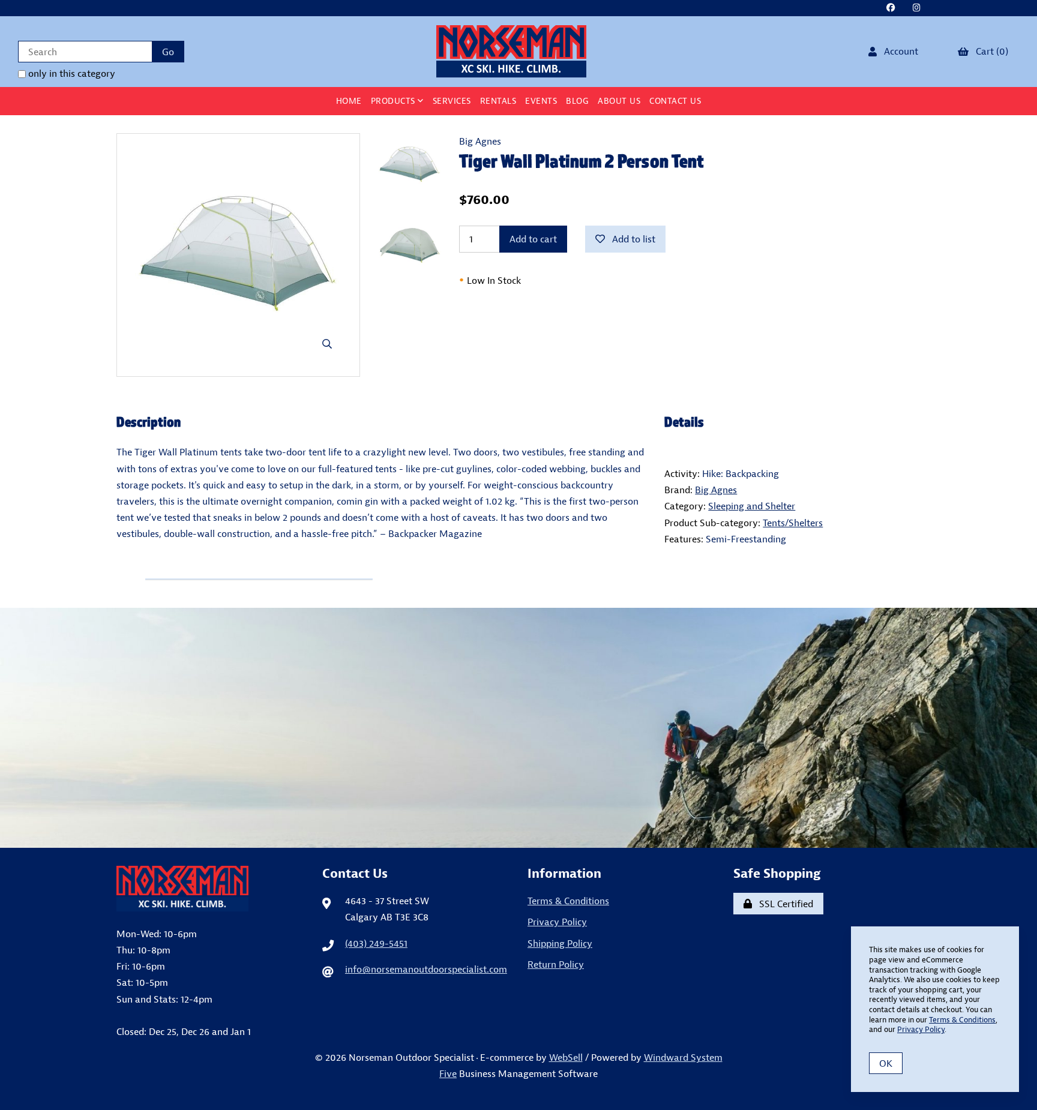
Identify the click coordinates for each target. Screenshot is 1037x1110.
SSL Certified (783, 903)
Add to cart (533, 238)
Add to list (631, 238)
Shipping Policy (560, 943)
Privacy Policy (557, 921)
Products (394, 101)
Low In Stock (490, 280)
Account (898, 51)
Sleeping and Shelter (751, 505)
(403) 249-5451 (376, 943)
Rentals (498, 101)
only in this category (70, 73)
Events (541, 101)
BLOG (577, 101)
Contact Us (675, 101)
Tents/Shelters (793, 522)
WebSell (566, 1057)
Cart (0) (989, 51)
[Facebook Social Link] (890, 8)
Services (452, 101)
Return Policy (556, 964)
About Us (619, 101)
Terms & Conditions (568, 900)
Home (349, 101)
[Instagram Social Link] (917, 8)
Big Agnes (480, 141)
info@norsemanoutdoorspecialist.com (426, 969)
